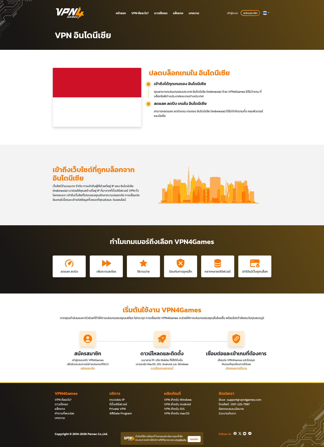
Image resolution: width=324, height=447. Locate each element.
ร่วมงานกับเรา (227, 413)
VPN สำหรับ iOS (174, 408)
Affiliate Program (120, 413)
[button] (266, 13)
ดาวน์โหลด (161, 13)
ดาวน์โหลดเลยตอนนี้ (162, 368)
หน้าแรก (121, 13)
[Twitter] (239, 433)
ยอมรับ (194, 439)
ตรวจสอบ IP (117, 399)
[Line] (249, 433)
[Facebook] (235, 433)
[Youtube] (243, 433)
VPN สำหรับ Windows (178, 399)
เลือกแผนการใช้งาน (236, 368)
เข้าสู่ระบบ (232, 13)
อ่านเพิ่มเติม (180, 440)
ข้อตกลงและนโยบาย (231, 408)
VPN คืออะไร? (140, 13)
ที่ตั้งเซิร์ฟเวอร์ (118, 404)
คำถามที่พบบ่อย (64, 413)
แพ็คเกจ (178, 13)
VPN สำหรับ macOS (177, 413)
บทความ (194, 13)
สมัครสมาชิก (250, 13)
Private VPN (117, 408)
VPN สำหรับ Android (177, 404)
